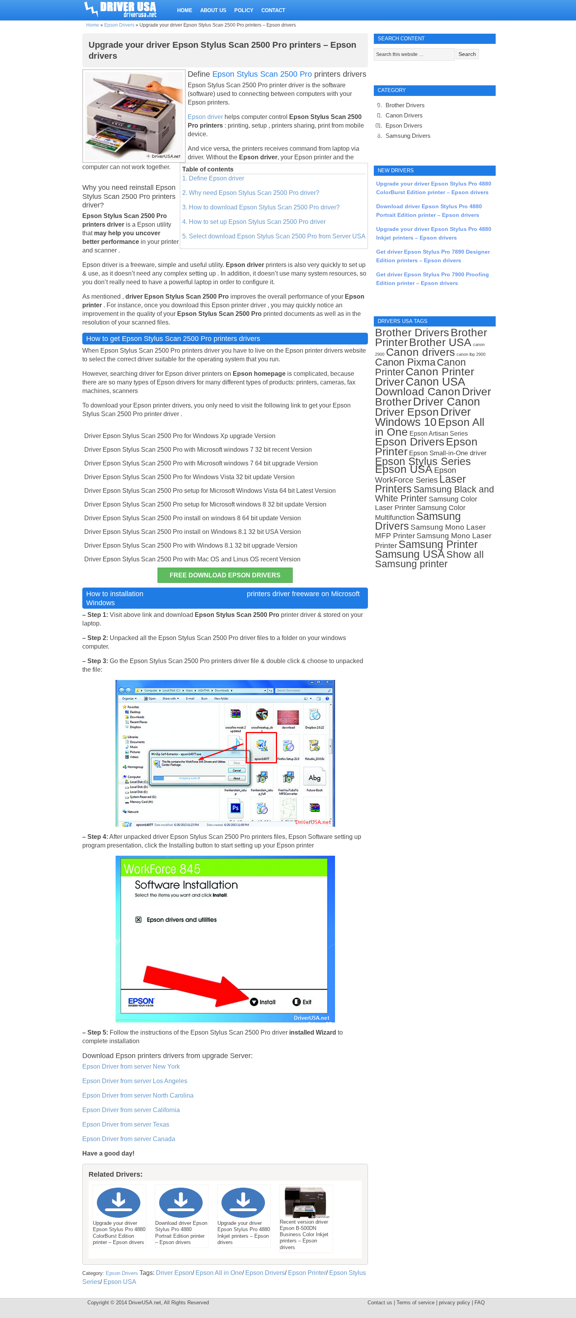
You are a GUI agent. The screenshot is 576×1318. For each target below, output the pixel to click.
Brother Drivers (405, 105)
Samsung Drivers (408, 135)
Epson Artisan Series (438, 433)
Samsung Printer (438, 544)
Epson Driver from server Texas (125, 1124)
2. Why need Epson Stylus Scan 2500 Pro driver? (250, 192)
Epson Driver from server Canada (128, 1139)
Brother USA (440, 342)
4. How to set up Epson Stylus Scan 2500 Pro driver (254, 221)
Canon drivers (420, 352)
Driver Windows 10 (423, 417)
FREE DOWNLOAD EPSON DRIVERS (225, 575)
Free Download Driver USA (127, 9)
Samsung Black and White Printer (434, 494)
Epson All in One (219, 1272)
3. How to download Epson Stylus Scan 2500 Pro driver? (261, 207)
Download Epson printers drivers (133, 1056)
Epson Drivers (119, 25)
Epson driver (206, 117)
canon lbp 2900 (470, 354)
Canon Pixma (405, 362)
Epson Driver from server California (131, 1110)
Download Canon (417, 392)
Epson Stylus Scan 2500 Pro (262, 74)
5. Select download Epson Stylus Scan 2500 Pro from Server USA (274, 236)
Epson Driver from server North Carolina (138, 1095)
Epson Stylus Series (423, 461)
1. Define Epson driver (213, 178)
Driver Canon (446, 401)
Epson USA (119, 1281)
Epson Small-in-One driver (448, 453)
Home (92, 25)
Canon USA (435, 381)
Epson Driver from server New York (131, 1066)
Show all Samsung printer (429, 559)
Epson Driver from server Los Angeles (134, 1081)
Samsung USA (410, 554)
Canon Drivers (404, 115)
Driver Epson (174, 1272)
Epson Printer (307, 1272)
